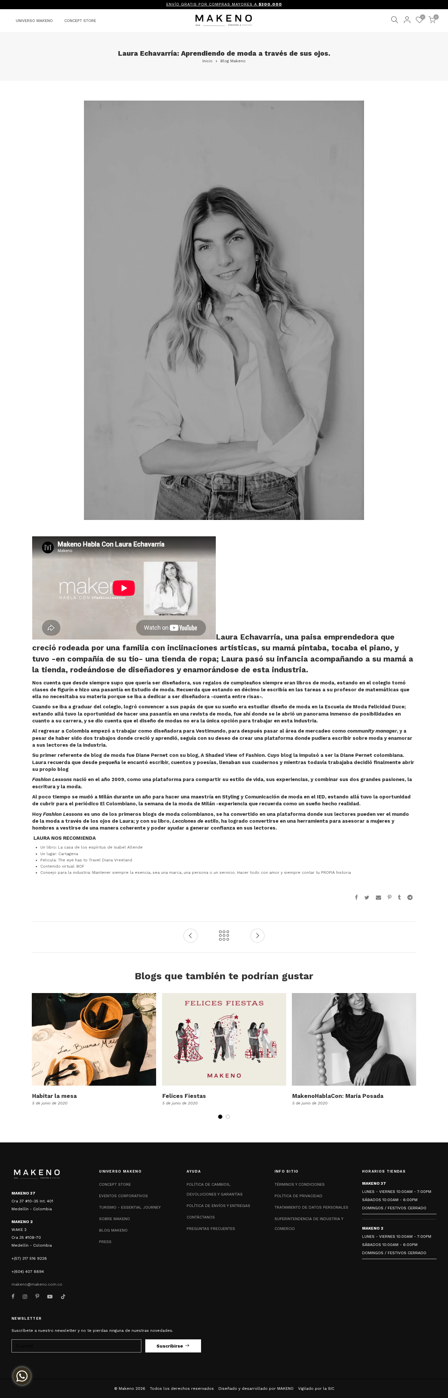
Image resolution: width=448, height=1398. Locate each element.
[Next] (410, 1060)
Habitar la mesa (54, 1096)
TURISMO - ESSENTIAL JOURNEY (130, 1207)
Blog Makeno (233, 61)
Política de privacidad (298, 1196)
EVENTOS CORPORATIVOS (123, 1196)
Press (105, 1241)
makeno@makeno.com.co (36, 1284)
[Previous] (37, 1060)
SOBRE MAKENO (114, 1218)
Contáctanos (201, 1217)
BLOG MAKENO (113, 1230)
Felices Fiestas (184, 1096)
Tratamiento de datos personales (311, 1207)
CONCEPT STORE (80, 20)
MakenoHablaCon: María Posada (337, 1096)
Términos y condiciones (300, 1184)
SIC (331, 1388)
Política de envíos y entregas (218, 1205)
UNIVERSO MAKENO (34, 20)
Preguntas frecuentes (211, 1228)
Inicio (207, 61)
